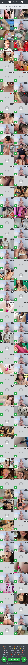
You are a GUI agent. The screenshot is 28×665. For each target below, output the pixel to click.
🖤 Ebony (10, 646)
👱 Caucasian (22, 646)
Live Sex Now (14, 659)
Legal (26, 663)
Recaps (16, 663)
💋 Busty (12, 652)
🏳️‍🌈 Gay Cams (14, 654)
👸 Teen (22, 648)
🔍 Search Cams (21, 661)
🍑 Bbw (24, 650)
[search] (24, 659)
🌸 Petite (6, 652)
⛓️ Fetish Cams (15, 656)
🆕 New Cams (6, 654)
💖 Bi (23, 652)
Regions (9, 663)
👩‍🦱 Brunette (11, 650)
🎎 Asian (5, 646)
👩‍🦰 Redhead (18, 650)
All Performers (21, 663)
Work (13, 663)
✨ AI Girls (23, 656)
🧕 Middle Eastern (8, 648)
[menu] (4, 659)
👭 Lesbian (17, 652)
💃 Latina (16, 646)
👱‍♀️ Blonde (4, 650)
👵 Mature (16, 648)
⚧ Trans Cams (21, 654)
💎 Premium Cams (7, 656)
